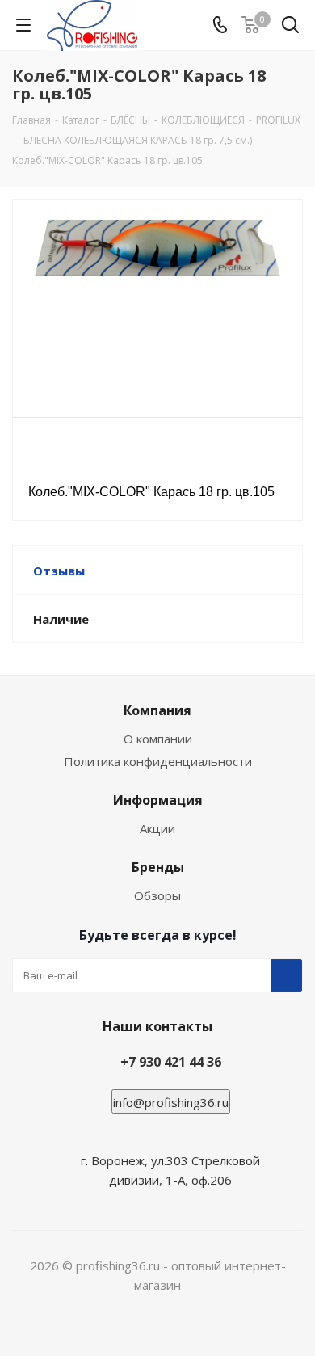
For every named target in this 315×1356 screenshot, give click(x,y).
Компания (157, 710)
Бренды (158, 867)
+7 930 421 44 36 (170, 1062)
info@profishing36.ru (171, 1102)
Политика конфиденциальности (158, 761)
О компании (158, 739)
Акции (157, 828)
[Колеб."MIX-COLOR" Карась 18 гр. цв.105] (157, 301)
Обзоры (157, 895)
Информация (158, 800)
